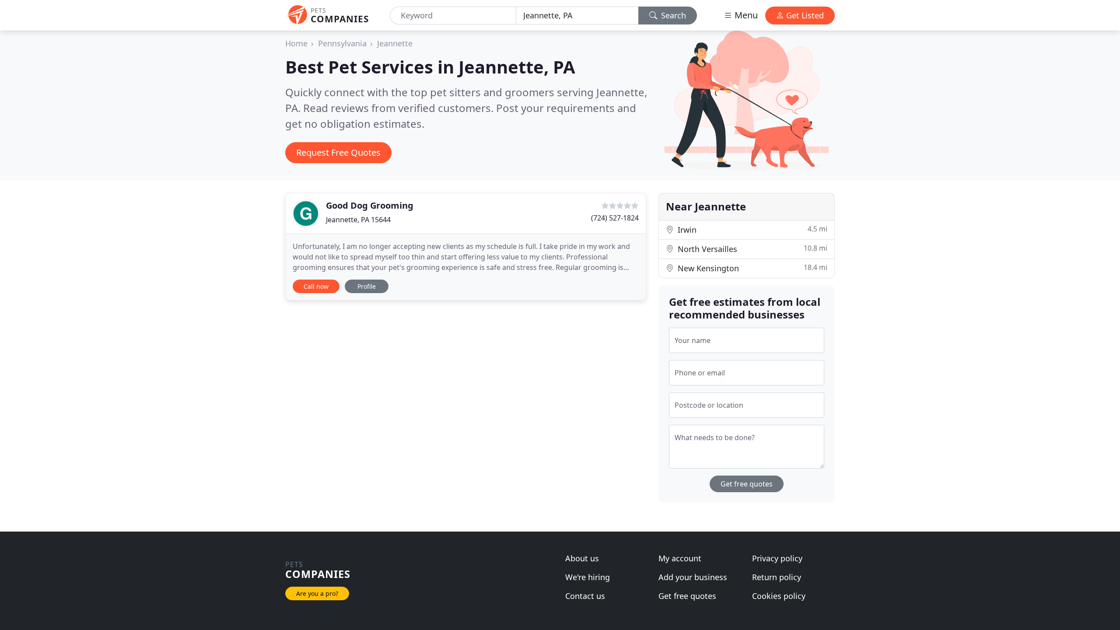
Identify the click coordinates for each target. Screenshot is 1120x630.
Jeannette (395, 43)
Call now (316, 286)
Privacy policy (777, 558)
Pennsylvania (342, 43)
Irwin (751, 229)
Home (296, 43)
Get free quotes (747, 484)
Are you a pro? (317, 593)
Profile (366, 286)
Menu (745, 15)
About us (582, 558)
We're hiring (587, 577)
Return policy (776, 577)
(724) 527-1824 (615, 218)
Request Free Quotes (338, 152)
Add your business (692, 577)
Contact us (585, 596)
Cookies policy (778, 596)
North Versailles (751, 248)
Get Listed (804, 15)
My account (679, 558)
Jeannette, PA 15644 (358, 219)
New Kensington (751, 267)
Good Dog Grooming (369, 205)
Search (672, 15)
